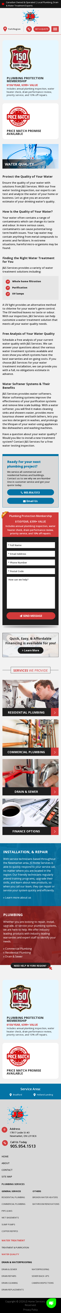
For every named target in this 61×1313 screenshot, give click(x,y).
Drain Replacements (13, 1289)
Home (5, 1156)
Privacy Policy (30, 1309)
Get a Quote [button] (41, 29)
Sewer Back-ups (40, 1276)
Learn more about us (18, 897)
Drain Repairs (9, 1276)
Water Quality (10, 1254)
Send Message (32, 616)
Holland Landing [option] (33, 1094)
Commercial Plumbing (18, 948)
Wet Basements (10, 1217)
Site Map (7, 1176)
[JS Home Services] (30, 17)
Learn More (31, 650)
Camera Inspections (43, 1282)
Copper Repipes (10, 1231)
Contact (7, 1169)
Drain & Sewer (14, 956)
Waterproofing (40, 1269)
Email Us (32, 501)
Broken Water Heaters (45, 1197)
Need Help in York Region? (30, 965)
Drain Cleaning (10, 1282)
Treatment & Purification (15, 1247)
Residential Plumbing (18, 952)
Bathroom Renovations (46, 1204)
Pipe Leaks (7, 1210)
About (6, 1163)
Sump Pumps (8, 1224)
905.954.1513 (32, 492)
